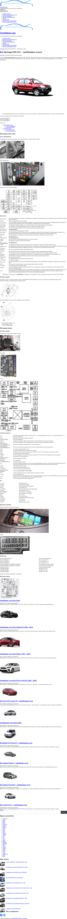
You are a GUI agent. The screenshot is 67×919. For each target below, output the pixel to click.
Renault (4, 848)
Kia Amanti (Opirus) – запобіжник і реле (14, 763)
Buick (4, 822)
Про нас (4, 18)
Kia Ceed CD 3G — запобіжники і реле (13, 805)
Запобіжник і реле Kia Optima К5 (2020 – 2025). (16, 627)
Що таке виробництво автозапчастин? (14, 877)
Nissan (4, 844)
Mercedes (5, 842)
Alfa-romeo (5, 818)
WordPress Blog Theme (16, 918)
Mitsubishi (5, 843)
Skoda (4, 849)
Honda (4, 832)
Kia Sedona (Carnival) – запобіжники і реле (15, 785)
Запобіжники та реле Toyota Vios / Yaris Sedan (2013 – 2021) (19, 887)
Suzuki (4, 850)
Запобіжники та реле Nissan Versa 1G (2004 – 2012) (17, 893)
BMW (4, 821)
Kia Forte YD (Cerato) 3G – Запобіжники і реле (16, 701)
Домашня (2, 48)
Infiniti (4, 835)
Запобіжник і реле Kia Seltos (10, 600)
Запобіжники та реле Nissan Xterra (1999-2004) (16, 872)
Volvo (4, 855)
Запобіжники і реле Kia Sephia (11, 723)
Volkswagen (5, 854)
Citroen (4, 825)
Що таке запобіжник (7, 16)
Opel (4, 845)
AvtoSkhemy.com (3, 7)
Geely (4, 830)
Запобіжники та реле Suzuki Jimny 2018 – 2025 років (17, 903)
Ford (4, 829)
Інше (4, 856)
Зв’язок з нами (6, 19)
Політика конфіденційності (9, 17)
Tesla (4, 851)
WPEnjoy (25, 918)
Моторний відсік (7, 128)
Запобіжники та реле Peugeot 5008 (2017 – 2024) (16, 867)
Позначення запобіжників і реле (10, 14)
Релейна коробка (10, 127)
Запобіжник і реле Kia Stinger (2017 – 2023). (15, 654)
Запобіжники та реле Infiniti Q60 (13, 908)
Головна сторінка (6, 13)
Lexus (4, 839)
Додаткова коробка (10, 131)
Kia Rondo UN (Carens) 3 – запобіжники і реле (16, 743)
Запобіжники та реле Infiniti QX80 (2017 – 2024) (16, 898)
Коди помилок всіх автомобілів (10, 20)
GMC (4, 831)
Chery (4, 823)
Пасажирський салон (8, 125)
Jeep (3, 836)
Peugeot (4, 847)
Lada (4, 838)
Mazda (4, 841)
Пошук (1, 810)
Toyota (4, 852)
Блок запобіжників (10, 126)
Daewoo (4, 826)
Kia (5, 48)
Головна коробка (10, 129)
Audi (4, 819)
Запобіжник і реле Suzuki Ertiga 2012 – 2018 (15, 882)
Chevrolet (5, 824)
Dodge (4, 828)
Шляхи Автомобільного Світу (9, 21)
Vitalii (3, 55)
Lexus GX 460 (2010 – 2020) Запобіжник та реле (16, 862)
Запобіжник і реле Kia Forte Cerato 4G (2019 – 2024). (18, 680)
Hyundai (4, 834)
